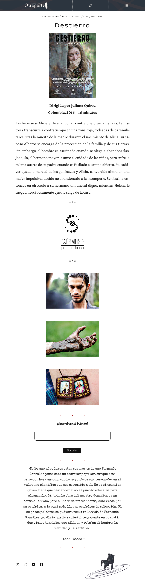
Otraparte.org (50, 16)
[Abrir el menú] (127, 5)
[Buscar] (90, 5)
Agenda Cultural (71, 16)
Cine (86, 16)
